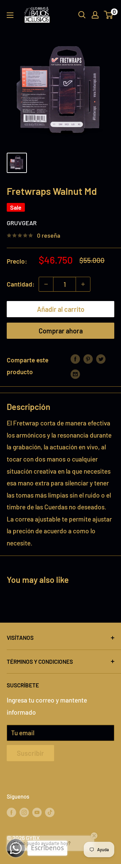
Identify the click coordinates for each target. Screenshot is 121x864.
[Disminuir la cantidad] (46, 284)
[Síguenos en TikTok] (49, 812)
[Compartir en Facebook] (75, 358)
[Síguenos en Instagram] (24, 812)
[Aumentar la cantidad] (83, 284)
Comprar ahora (61, 331)
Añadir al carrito (60, 309)
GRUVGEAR (22, 223)
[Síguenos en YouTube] (37, 812)
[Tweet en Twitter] (101, 358)
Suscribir (30, 753)
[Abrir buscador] (82, 15)
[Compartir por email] (75, 373)
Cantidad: (21, 284)
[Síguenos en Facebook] (11, 812)
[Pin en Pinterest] (88, 358)
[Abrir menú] (10, 15)
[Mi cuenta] (95, 15)
